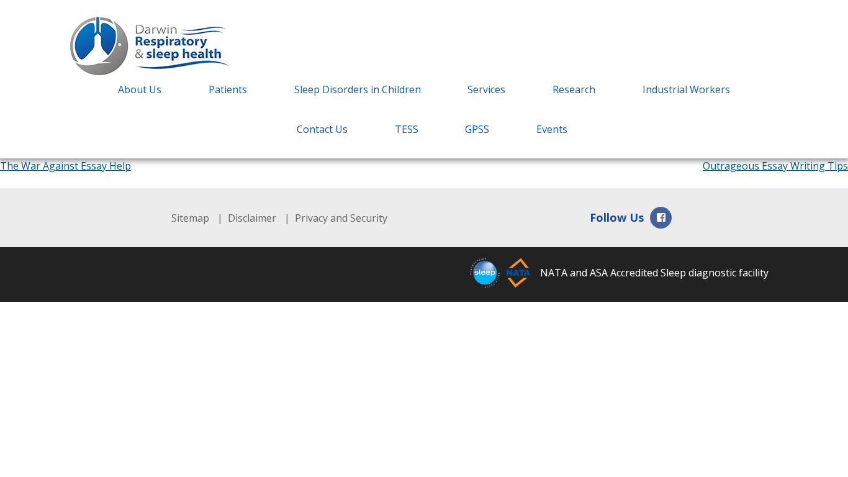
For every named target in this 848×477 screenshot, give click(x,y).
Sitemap (190, 218)
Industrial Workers (686, 89)
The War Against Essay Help (65, 166)
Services (486, 89)
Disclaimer (252, 218)
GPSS (477, 129)
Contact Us (322, 129)
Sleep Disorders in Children (357, 89)
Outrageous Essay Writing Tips (775, 166)
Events (551, 129)
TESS (406, 129)
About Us (139, 89)
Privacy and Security (341, 218)
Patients (228, 89)
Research (574, 89)
